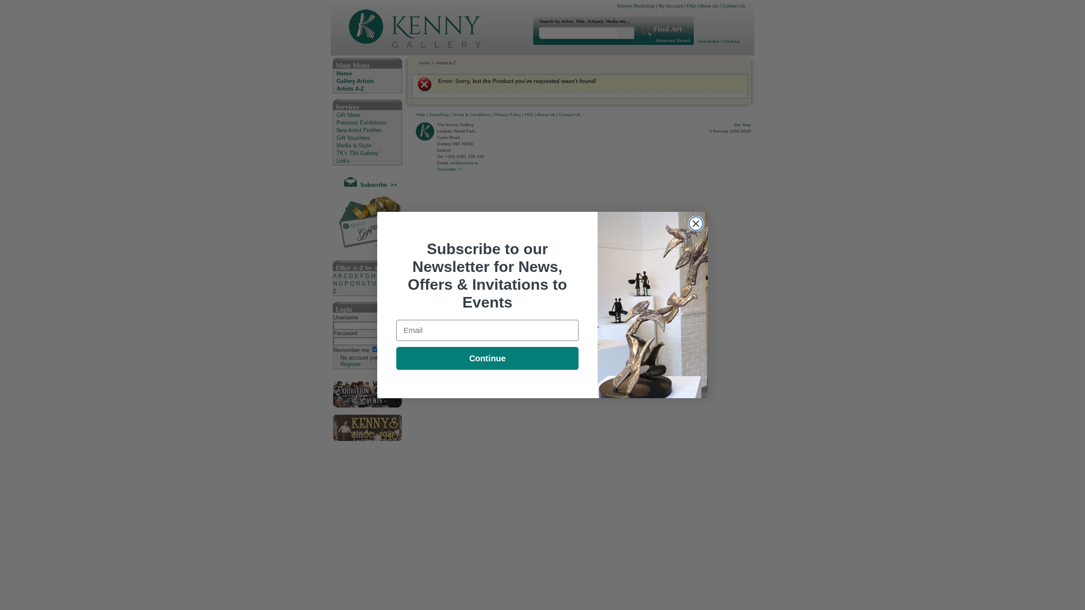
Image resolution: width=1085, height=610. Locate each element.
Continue (487, 358)
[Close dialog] (696, 223)
